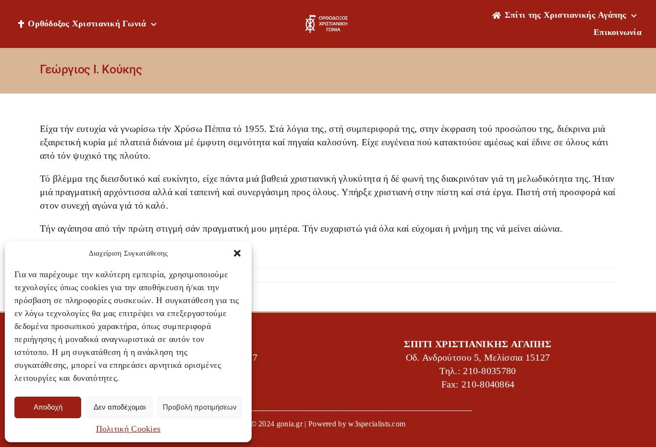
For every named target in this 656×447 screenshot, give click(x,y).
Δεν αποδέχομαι (120, 407)
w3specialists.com (376, 423)
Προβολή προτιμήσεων (200, 407)
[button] (237, 253)
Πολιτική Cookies (128, 429)
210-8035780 (489, 371)
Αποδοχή (48, 407)
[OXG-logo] (328, 19)
